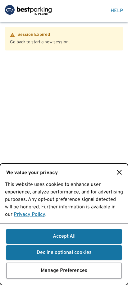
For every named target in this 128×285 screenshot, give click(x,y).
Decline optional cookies (64, 252)
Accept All (64, 236)
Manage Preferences (64, 271)
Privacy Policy (29, 214)
